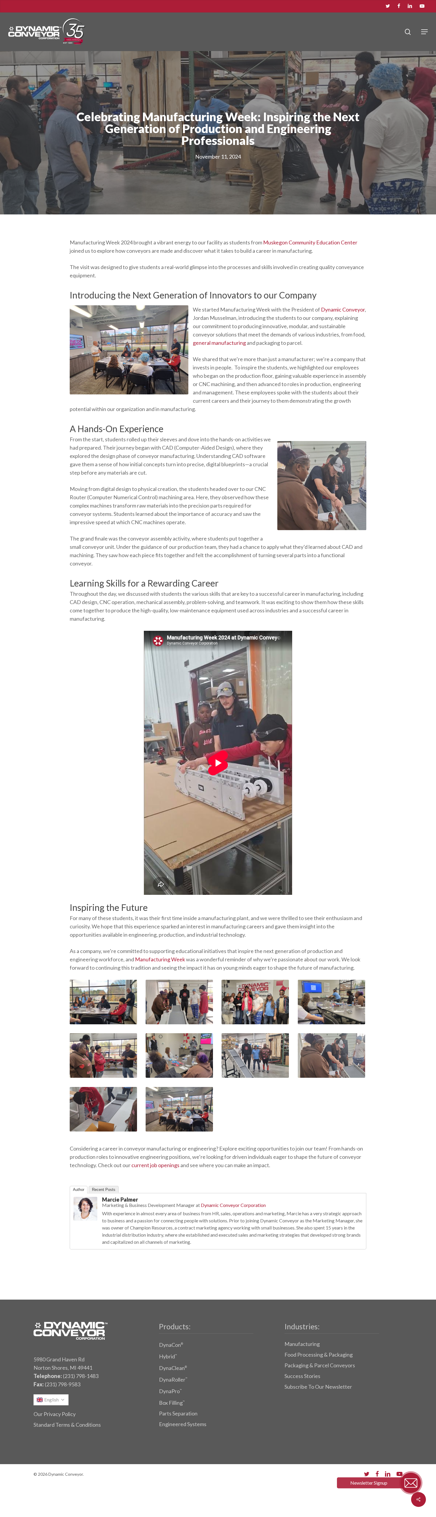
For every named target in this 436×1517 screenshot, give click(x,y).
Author (78, 1189)
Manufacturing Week (160, 959)
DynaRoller (173, 1379)
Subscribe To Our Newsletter (318, 1386)
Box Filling (171, 1402)
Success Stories (302, 1376)
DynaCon (171, 1344)
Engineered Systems (182, 1424)
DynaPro (170, 1391)
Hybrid (168, 1356)
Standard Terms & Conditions (67, 1424)
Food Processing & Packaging (318, 1354)
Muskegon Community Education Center (310, 242)
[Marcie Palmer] (85, 1223)
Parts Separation (178, 1413)
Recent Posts (103, 1189)
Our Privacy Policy (55, 1414)
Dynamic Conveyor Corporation (233, 1205)
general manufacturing (219, 342)
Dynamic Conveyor (343, 309)
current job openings (155, 1165)
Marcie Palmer (120, 1199)
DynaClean (173, 1368)
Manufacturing (302, 1344)
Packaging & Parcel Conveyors (319, 1365)
